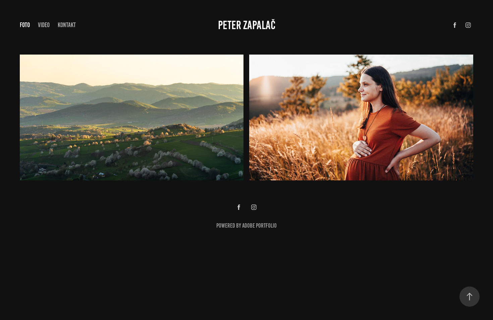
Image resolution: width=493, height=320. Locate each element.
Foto (25, 24)
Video (44, 24)
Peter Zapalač (246, 25)
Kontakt (67, 24)
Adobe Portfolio (259, 225)
